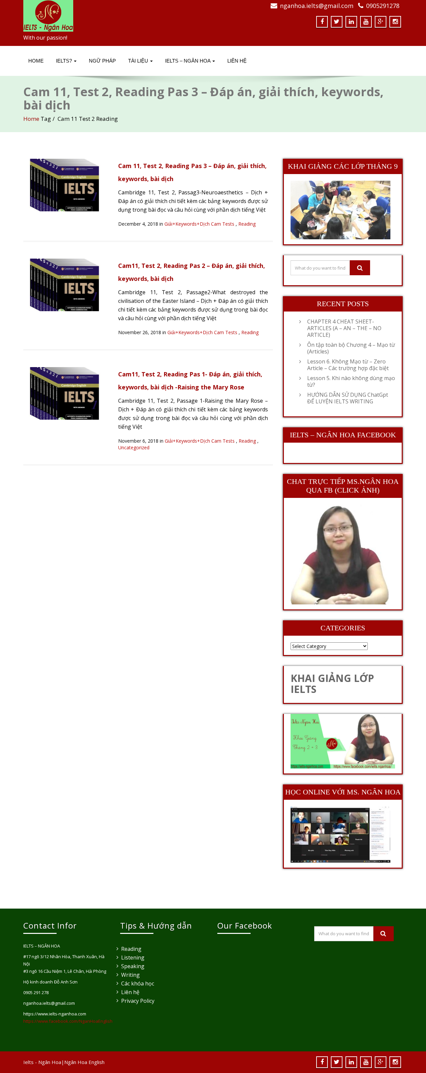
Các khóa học (137, 983)
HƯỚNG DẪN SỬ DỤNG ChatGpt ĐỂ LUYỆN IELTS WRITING (347, 398)
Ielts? (64, 61)
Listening (132, 957)
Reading (247, 224)
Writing (130, 974)
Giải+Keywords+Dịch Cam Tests (199, 224)
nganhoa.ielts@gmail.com (316, 6)
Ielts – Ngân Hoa (188, 61)
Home (36, 61)
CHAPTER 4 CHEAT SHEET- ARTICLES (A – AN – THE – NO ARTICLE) (344, 328)
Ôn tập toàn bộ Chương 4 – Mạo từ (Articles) (351, 348)
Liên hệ (130, 992)
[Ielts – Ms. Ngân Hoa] (115, 16)
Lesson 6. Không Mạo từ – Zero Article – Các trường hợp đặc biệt (348, 364)
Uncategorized (133, 447)
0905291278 (382, 6)
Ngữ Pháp (102, 61)
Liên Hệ (237, 61)
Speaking (132, 966)
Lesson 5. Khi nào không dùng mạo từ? (351, 381)
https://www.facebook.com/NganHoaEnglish (67, 1021)
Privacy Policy (137, 1000)
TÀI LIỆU (138, 61)
